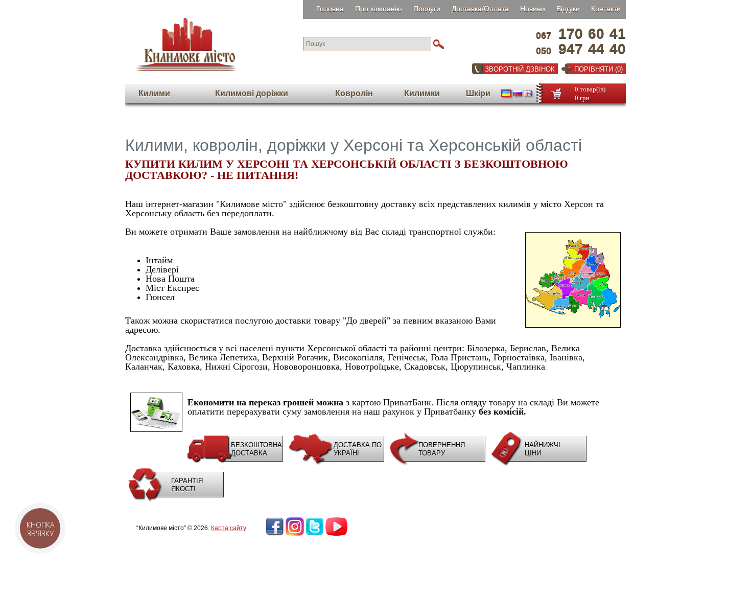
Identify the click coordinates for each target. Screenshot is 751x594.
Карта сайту (228, 528)
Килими (154, 93)
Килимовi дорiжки (251, 93)
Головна (330, 9)
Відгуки (568, 9)
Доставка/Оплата (480, 9)
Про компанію (378, 9)
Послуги (426, 9)
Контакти (606, 9)
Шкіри (478, 93)
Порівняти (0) (598, 69)
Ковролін (354, 93)
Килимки (422, 93)
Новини (532, 9)
